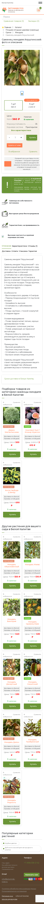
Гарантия (32, 251)
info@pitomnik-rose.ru (8, 880)
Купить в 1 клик (14, 145)
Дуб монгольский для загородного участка (19, 849)
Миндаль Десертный (11, 683)
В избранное (14, 151)
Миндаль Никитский (32, 683)
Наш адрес (6, 863)
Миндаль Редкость (11, 801)
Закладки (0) (33, 21)
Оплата (14, 251)
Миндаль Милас (32, 565)
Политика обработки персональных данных (19, 889)
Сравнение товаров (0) (13, 21)
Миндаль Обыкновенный (11, 566)
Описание (6, 246)
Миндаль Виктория (11, 620)
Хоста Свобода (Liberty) (11, 491)
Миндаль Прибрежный (32, 741)
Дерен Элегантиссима (12, 431)
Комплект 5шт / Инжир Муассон (32, 431)
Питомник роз (7, 896)
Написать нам (31, 875)
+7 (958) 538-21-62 (31, 863)
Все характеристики (21, 130)
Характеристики (19, 246)
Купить (32, 137)
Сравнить (33, 151)
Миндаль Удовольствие (32, 623)
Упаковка (23, 251)
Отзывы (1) (32, 246)
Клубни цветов (10, 843)
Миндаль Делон (11, 742)
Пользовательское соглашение (14, 891)
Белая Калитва (8, 3)
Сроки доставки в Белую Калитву (19, 379)
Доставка (6, 251)
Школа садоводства (9, 899)
